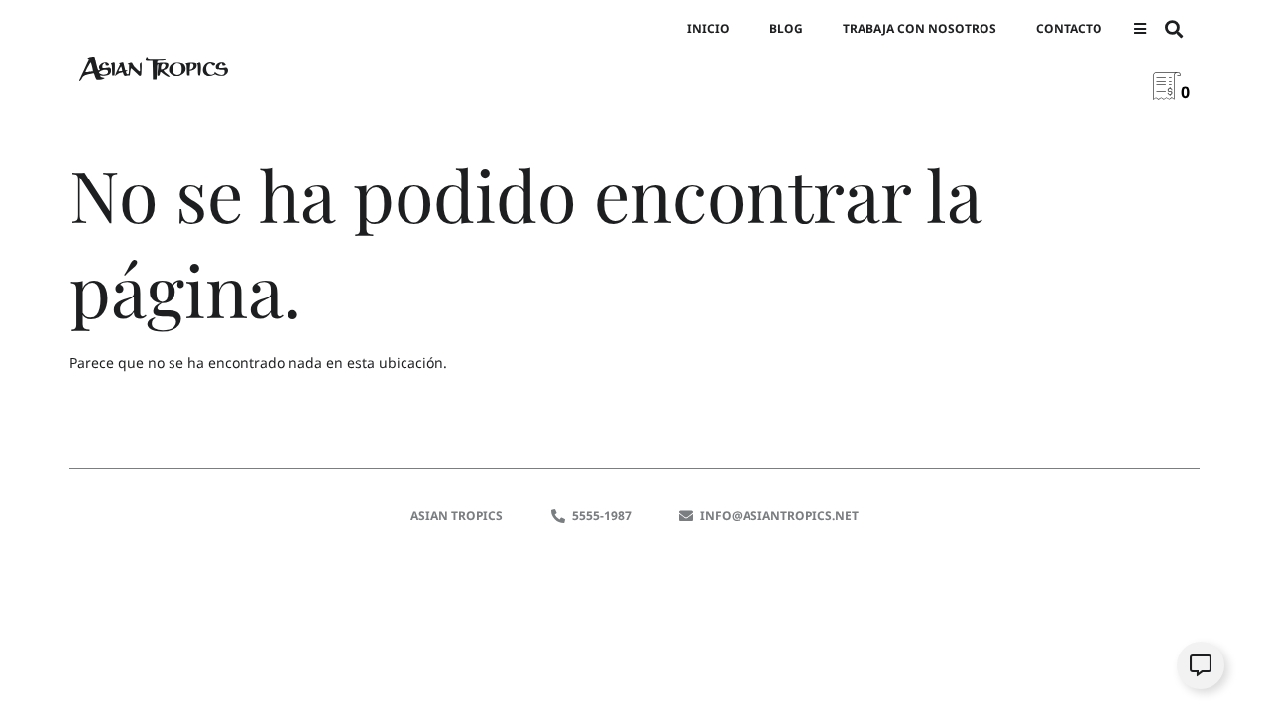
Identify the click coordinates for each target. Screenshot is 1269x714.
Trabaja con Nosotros (919, 28)
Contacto (1069, 28)
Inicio (708, 28)
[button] (1139, 29)
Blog (786, 28)
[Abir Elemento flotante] (1200, 665)
